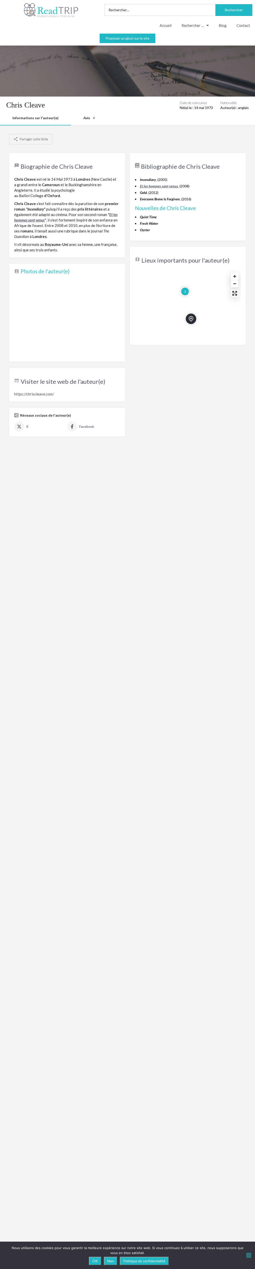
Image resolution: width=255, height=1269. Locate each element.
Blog (223, 25)
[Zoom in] (234, 276)
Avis (89, 118)
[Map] (188, 305)
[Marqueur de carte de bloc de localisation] (191, 319)
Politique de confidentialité (144, 1261)
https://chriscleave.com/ (34, 394)
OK (95, 1261)
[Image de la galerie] (67, 317)
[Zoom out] (234, 283)
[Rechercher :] (160, 10)
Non (110, 1261)
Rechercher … (193, 25)
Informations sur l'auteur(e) (35, 118)
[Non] (248, 1255)
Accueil (166, 25)
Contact (243, 25)
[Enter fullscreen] (234, 293)
